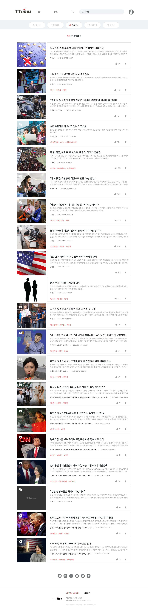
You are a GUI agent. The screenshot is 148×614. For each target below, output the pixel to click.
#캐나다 (52, 220)
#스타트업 (71, 481)
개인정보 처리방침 (72, 593)
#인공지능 (53, 351)
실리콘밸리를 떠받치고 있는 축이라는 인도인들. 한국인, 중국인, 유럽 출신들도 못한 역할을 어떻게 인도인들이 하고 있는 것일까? (89, 130)
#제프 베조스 (61, 168)
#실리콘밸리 (54, 142)
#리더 (52, 90)
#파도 (52, 403)
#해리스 (59, 455)
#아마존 (52, 168)
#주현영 (58, 377)
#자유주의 (60, 220)
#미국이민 (53, 481)
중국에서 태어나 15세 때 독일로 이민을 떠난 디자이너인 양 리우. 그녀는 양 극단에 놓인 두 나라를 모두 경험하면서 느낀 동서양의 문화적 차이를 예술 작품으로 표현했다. (89, 287)
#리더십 (58, 90)
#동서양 (59, 299)
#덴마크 (65, 403)
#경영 (64, 90)
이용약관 (87, 593)
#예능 (62, 142)
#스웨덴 (58, 403)
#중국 (52, 429)
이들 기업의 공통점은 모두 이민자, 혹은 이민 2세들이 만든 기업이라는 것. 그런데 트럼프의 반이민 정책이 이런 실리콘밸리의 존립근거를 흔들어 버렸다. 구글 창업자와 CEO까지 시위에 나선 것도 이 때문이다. (89, 157)
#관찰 (52, 377)
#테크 (62, 246)
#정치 (69, 325)
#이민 (57, 429)
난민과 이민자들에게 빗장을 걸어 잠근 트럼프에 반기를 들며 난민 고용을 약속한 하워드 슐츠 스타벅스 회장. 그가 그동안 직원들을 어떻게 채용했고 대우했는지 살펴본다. (89, 78)
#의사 (60, 351)
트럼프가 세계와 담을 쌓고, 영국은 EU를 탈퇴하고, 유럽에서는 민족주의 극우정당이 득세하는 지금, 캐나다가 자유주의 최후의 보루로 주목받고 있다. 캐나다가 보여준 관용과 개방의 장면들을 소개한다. (89, 209)
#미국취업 (62, 559)
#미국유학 (53, 559)
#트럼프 (62, 325)
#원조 (66, 351)
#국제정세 (53, 533)
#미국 (67, 220)
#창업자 (68, 246)
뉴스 (56, 11)
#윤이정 (65, 377)
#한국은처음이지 (71, 142)
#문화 (66, 299)
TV (73, 11)
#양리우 (52, 299)
